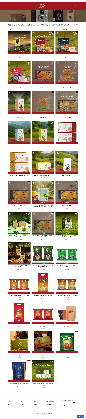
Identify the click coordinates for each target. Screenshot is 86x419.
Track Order (22, 402)
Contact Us (35, 405)
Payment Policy (36, 401)
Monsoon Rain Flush (49, 402)
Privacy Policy (35, 402)
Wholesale (22, 404)
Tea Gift (47, 405)
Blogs (8, 404)
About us (9, 401)
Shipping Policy (35, 404)
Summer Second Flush (50, 401)
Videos (9, 402)
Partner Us (9, 405)
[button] (65, 55)
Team (21, 399)
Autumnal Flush (49, 404)
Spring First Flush (49, 399)
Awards (9, 399)
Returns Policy (35, 399)
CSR (21, 401)
